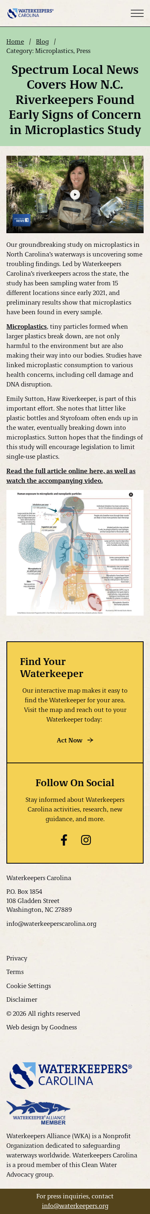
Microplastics (26, 326)
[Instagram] (86, 840)
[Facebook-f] (64, 840)
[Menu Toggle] (137, 13)
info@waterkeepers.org (75, 1206)
